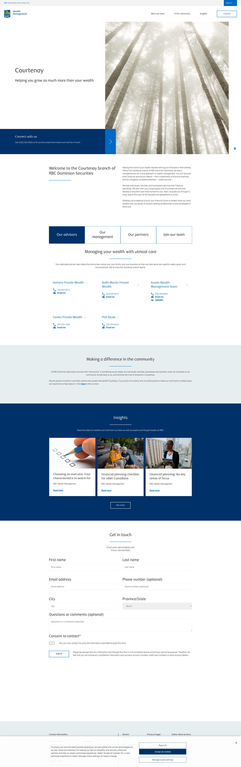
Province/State (134, 599)
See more (120, 505)
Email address (60, 580)
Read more (58, 490)
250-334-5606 (161, 294)
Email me (61, 293)
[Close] (236, 743)
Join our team (174, 235)
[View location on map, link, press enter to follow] (120, 687)
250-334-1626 (63, 324)
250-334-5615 (63, 290)
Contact (227, 14)
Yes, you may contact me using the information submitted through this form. (92, 643)
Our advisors (67, 235)
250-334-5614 (112, 294)
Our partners (138, 235)
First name (57, 560)
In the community (182, 14)
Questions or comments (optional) (76, 615)
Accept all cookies (163, 752)
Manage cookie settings (162, 760)
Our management (102, 235)
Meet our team (158, 14)
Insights (203, 14)
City (52, 599)
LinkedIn (159, 300)
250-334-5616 (112, 324)
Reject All (163, 745)
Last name (131, 560)
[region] (120, 751)
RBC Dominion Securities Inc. (17, 3)
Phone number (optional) (142, 580)
